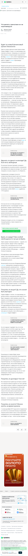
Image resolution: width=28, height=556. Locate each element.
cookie (9, 552)
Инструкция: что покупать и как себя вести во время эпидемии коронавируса (17, 154)
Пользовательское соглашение (14, 528)
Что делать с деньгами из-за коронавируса (18, 491)
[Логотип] (14, 537)
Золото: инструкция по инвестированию (16, 424)
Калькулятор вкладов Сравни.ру (12, 231)
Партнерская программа (17, 526)
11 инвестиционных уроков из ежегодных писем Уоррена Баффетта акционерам (17, 321)
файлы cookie (15, 545)
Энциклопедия (19, 530)
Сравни (1, 491)
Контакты (8, 526)
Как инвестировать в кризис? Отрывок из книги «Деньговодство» (17, 348)
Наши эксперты (10, 532)
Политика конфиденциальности (8, 530)
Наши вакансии (18, 532)
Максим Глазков (8, 29)
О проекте (3, 526)
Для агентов (4, 528)
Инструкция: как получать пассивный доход (16, 198)
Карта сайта (4, 532)
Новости (6, 491)
